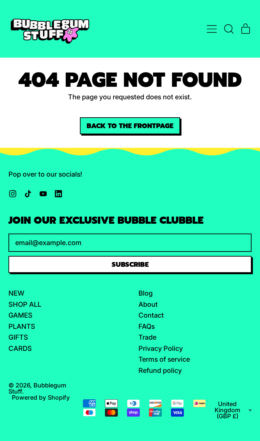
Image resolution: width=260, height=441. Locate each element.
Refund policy (160, 370)
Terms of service (164, 359)
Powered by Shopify (41, 397)
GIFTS (18, 337)
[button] (229, 29)
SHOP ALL (24, 304)
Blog (145, 293)
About (148, 304)
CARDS (20, 348)
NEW (16, 293)
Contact (151, 315)
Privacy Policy (160, 348)
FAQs (146, 326)
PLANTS (21, 326)
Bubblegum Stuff (37, 388)
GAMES (20, 315)
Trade (147, 337)
